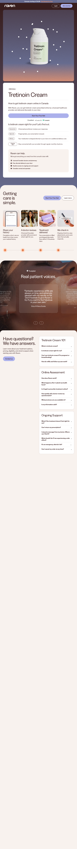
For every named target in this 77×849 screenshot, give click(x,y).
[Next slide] (41, 322)
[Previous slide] (35, 322)
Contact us (9, 359)
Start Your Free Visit (38, 116)
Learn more (68, 198)
